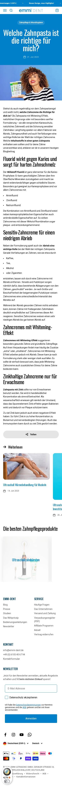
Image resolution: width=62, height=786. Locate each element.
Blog (5, 604)
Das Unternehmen (43, 609)
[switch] (7, 781)
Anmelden (31, 718)
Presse (6, 609)
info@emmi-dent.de (13, 650)
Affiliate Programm (43, 625)
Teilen (33, 434)
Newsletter (8, 626)
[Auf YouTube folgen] (21, 734)
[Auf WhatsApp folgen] (30, 734)
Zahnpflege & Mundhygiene (31, 22)
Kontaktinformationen (25, 777)
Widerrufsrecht (32, 774)
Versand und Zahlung (45, 613)
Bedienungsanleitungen (15, 622)
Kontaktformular (11, 659)
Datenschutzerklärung (13, 774)
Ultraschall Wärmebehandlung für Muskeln (24, 485)
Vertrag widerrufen (43, 634)
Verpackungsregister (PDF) (44, 620)
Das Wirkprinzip (11, 618)
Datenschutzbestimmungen (28, 705)
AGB (24, 707)
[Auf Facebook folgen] (5, 734)
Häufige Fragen (41, 604)
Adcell (37, 630)
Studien (7, 613)
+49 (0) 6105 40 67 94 (14, 654)
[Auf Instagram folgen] (13, 734)
